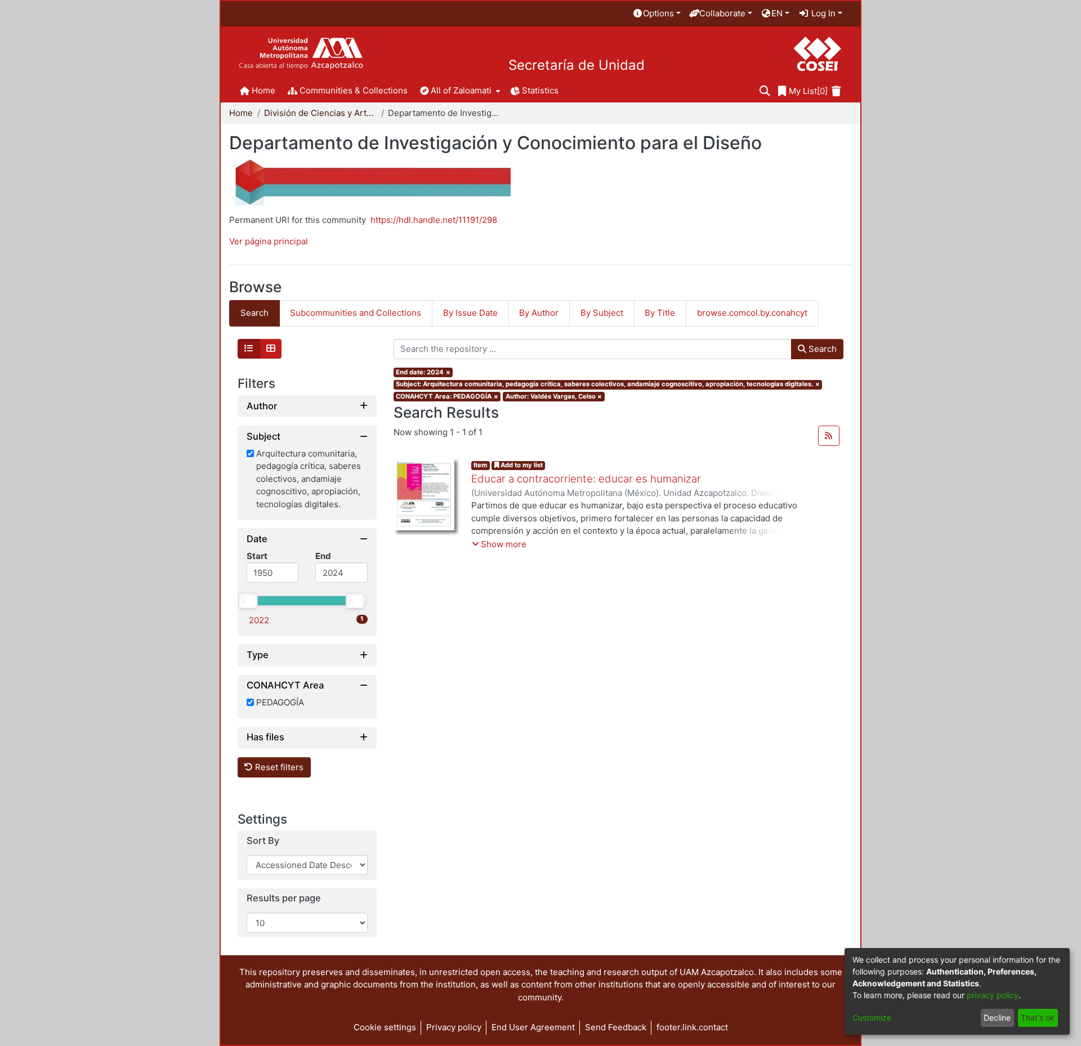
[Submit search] (764, 91)
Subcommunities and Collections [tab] (355, 312)
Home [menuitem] (263, 90)
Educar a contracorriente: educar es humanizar (586, 478)
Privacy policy (453, 1027)
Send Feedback (615, 1027)
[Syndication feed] (828, 436)
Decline (997, 1017)
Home (241, 113)
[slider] (247, 601)
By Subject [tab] (601, 312)
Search (821, 348)
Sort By (263, 840)
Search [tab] (254, 312)
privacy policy (993, 995)
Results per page (284, 898)
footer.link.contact (692, 1027)
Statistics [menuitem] (540, 90)
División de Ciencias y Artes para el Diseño (320, 113)
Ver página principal (268, 241)
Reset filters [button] (278, 767)
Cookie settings (385, 1027)
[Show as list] (249, 349)
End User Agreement (533, 1027)
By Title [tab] (660, 312)
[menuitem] (656, 13)
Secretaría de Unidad (576, 65)
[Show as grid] (271, 349)
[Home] (301, 53)
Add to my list (521, 465)
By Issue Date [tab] (470, 312)
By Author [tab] (539, 312)
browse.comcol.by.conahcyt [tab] (752, 312)
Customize (871, 1017)
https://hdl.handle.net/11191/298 (433, 219)
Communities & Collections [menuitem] (354, 90)
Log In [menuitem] (822, 13)
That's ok (1038, 1017)
